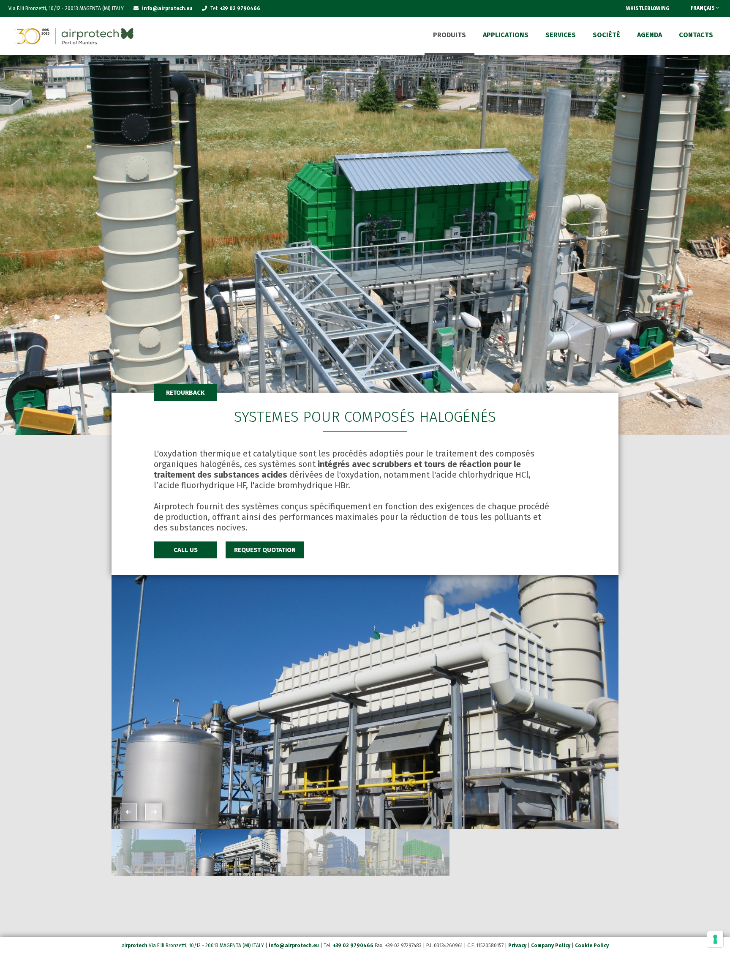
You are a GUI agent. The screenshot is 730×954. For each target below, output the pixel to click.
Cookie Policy (592, 946)
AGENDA (649, 35)
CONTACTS (696, 35)
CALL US (186, 550)
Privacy (517, 946)
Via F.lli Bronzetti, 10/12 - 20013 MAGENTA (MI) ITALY (206, 946)
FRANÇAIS (703, 8)
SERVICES (560, 35)
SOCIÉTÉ (606, 35)
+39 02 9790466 (240, 8)
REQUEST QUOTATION (265, 550)
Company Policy (550, 946)
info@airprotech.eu (294, 946)
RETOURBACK (185, 392)
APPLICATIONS (505, 35)
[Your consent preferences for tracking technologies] (715, 939)
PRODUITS (449, 35)
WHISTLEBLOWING (648, 8)
